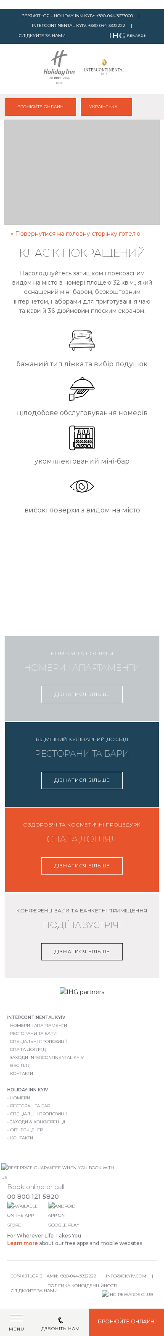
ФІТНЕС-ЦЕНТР (26, 1130)
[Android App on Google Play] (66, 1225)
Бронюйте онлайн (40, 106)
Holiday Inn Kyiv (27, 1090)
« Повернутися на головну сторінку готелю (75, 233)
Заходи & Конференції (37, 1122)
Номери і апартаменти (38, 1025)
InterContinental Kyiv (36, 1017)
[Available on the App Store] (26, 1225)
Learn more (22, 1243)
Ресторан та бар (30, 1106)
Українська (104, 106)
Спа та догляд (28, 1049)
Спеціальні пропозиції (38, 1041)
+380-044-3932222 (106, 25)
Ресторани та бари (33, 1033)
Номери (20, 1098)
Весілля (20, 1065)
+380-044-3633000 (114, 16)
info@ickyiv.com (126, 1276)
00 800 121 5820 (33, 1196)
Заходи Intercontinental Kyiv (47, 1057)
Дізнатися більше (82, 694)
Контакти (21, 1073)
